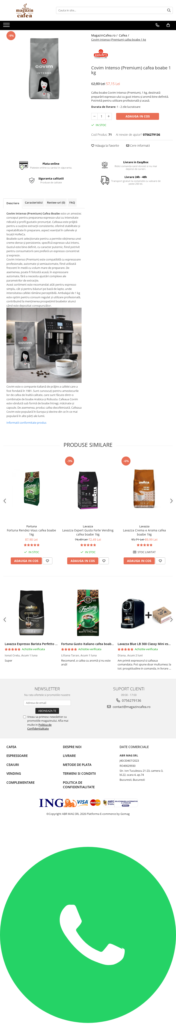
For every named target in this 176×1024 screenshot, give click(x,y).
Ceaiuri (12, 764)
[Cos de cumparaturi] (168, 25)
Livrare (69, 755)
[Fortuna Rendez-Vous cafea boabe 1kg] (31, 488)
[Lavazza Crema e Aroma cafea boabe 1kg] (144, 488)
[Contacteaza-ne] (157, 25)
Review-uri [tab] (56, 202)
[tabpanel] (44, 71)
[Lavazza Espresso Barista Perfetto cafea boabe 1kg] (31, 613)
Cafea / (124, 35)
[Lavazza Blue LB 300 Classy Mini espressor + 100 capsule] (144, 613)
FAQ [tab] (72, 202)
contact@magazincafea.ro (131, 706)
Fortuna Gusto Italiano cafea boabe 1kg (90, 644)
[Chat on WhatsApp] (88, 1022)
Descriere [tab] (12, 203)
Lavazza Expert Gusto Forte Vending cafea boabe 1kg (88, 532)
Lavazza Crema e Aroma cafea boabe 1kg (144, 532)
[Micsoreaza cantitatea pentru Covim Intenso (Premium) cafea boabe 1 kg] (94, 116)
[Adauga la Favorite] (47, 560)
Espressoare (17, 755)
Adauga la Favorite (106, 145)
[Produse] (7, 26)
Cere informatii (139, 145)
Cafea (11, 747)
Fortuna (31, 526)
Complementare (20, 782)
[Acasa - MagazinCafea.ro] (24, 10)
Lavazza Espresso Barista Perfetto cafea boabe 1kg (42, 644)
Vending (13, 773)
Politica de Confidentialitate (39, 726)
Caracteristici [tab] (34, 202)
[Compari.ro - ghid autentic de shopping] (21, 830)
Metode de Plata (77, 764)
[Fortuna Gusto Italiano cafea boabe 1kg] (88, 613)
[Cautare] (169, 10)
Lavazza (88, 526)
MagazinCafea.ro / (104, 35)
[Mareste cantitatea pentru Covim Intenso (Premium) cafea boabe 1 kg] (108, 116)
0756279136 (131, 700)
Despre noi (72, 747)
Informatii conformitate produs (26, 423)
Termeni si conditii (79, 773)
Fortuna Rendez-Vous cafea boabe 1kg (31, 532)
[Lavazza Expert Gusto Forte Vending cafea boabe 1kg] (88, 488)
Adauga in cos (138, 116)
